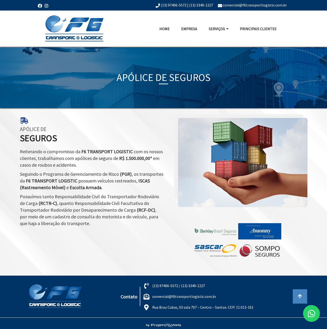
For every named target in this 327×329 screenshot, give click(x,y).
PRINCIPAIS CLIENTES (258, 28)
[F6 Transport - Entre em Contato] (311, 313)
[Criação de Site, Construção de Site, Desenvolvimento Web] (56, 296)
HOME (164, 28)
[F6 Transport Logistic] (74, 28)
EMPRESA (189, 28)
